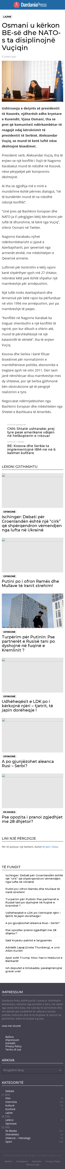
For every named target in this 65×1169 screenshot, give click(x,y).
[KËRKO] (61, 5)
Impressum (12, 1040)
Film (34, 1098)
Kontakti (10, 1043)
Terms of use (13, 1049)
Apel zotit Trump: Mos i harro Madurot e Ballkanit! (33, 959)
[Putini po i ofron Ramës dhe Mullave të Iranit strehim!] (32, 555)
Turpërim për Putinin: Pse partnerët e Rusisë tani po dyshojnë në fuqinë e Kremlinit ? (28, 644)
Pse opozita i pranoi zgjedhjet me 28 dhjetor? (32, 819)
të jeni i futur (50, 846)
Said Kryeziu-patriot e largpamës (28, 940)
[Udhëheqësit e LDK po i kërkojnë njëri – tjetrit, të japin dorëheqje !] (32, 675)
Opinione (9, 511)
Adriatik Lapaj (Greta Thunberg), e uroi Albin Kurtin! (32, 949)
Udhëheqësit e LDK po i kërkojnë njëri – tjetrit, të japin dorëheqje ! (27, 706)
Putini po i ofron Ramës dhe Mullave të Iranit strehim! (30, 583)
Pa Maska (9, 812)
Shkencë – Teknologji (34, 1138)
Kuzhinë (34, 1109)
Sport (34, 1141)
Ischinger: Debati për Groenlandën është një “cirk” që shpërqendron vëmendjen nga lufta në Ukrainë (32, 523)
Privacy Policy (13, 1046)
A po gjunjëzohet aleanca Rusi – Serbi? (28, 763)
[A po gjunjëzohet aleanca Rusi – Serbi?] (32, 735)
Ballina (9, 1037)
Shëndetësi (34, 1134)
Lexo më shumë (11, 1026)
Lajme (9, 1112)
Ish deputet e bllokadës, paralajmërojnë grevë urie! (33, 969)
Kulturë (34, 1105)
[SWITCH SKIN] (57, 5)
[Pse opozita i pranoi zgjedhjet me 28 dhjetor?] (32, 791)
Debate (9, 1091)
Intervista (34, 1102)
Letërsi (34, 1120)
